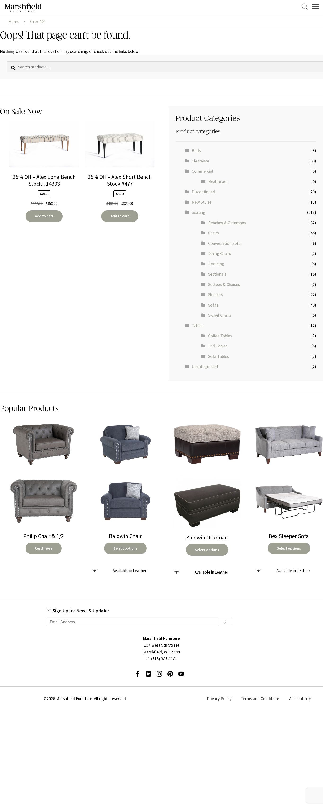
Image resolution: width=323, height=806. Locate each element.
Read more (43, 548)
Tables (197, 325)
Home (14, 21)
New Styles (201, 202)
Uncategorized (205, 366)
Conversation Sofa (224, 243)
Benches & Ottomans (227, 222)
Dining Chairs (219, 253)
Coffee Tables (220, 335)
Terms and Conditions (265, 698)
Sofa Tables (218, 356)
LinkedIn (148, 674)
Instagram (159, 674)
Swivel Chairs (219, 315)
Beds (196, 150)
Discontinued (203, 191)
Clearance (200, 161)
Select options (125, 548)
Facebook (137, 674)
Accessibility (299, 698)
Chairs (213, 233)
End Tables (217, 346)
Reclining (216, 264)
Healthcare (217, 181)
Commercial (202, 171)
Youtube (181, 674)
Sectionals (217, 274)
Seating (198, 212)
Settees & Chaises (224, 284)
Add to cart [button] (44, 216)
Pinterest (170, 674)
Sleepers (215, 294)
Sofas (213, 305)
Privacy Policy (231, 698)
